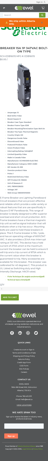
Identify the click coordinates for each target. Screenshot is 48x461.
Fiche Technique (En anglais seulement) (25, 277)
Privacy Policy (38, 449)
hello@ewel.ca (26, 399)
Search (42, 15)
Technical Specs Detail (18, 280)
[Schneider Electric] (24, 29)
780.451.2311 (27, 396)
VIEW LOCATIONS (24, 405)
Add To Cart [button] (10, 297)
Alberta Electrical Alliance (27, 446)
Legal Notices (27, 449)
